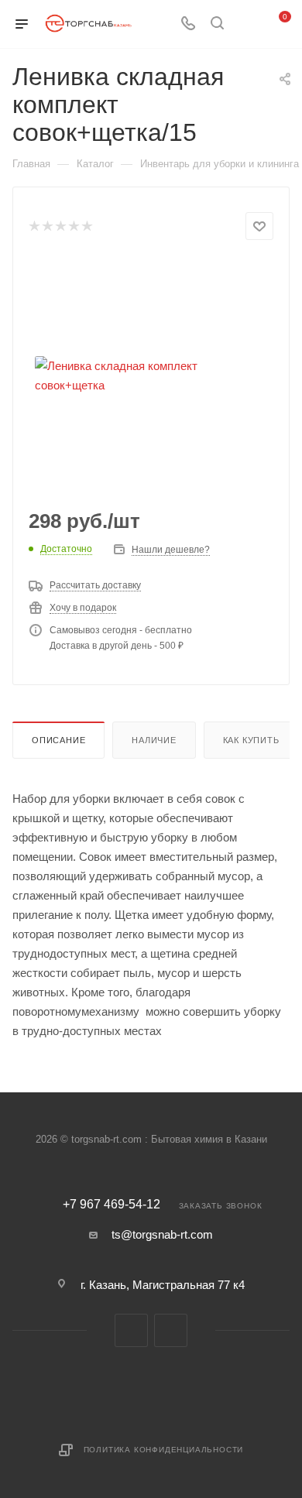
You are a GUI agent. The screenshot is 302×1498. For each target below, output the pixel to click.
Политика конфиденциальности (164, 1449)
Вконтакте (131, 1330)
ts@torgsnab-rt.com (162, 1234)
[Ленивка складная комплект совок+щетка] (151, 375)
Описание (58, 740)
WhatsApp (170, 1330)
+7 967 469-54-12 (111, 1204)
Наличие (154, 740)
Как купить (251, 740)
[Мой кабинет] (246, 24)
